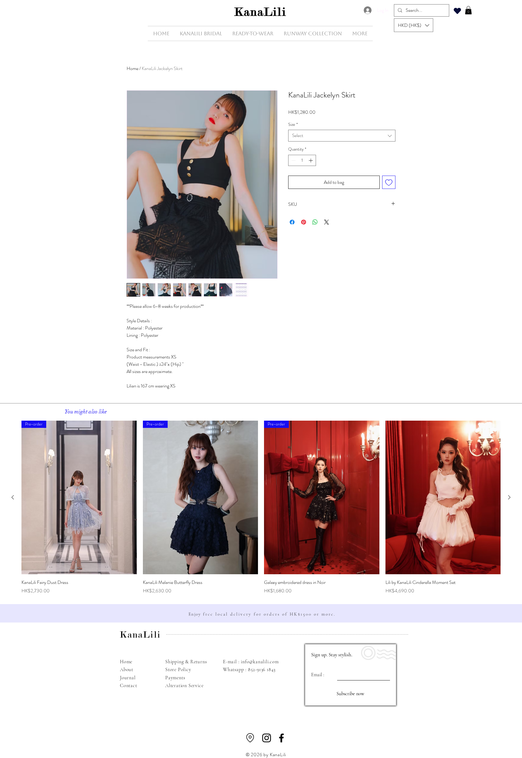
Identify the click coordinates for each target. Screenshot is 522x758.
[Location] (250, 738)
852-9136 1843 (262, 670)
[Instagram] (266, 738)
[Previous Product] (12, 497)
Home (132, 68)
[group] (261, 507)
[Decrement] (293, 160)
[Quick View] (443, 497)
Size (293, 124)
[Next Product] (509, 497)
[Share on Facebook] (292, 222)
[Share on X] (326, 222)
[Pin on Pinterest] (303, 222)
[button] (413, 25)
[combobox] (341, 136)
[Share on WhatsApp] (315, 222)
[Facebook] (281, 738)
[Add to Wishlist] (388, 182)
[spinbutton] (302, 160)
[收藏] (457, 11)
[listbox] (413, 25)
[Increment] (311, 160)
